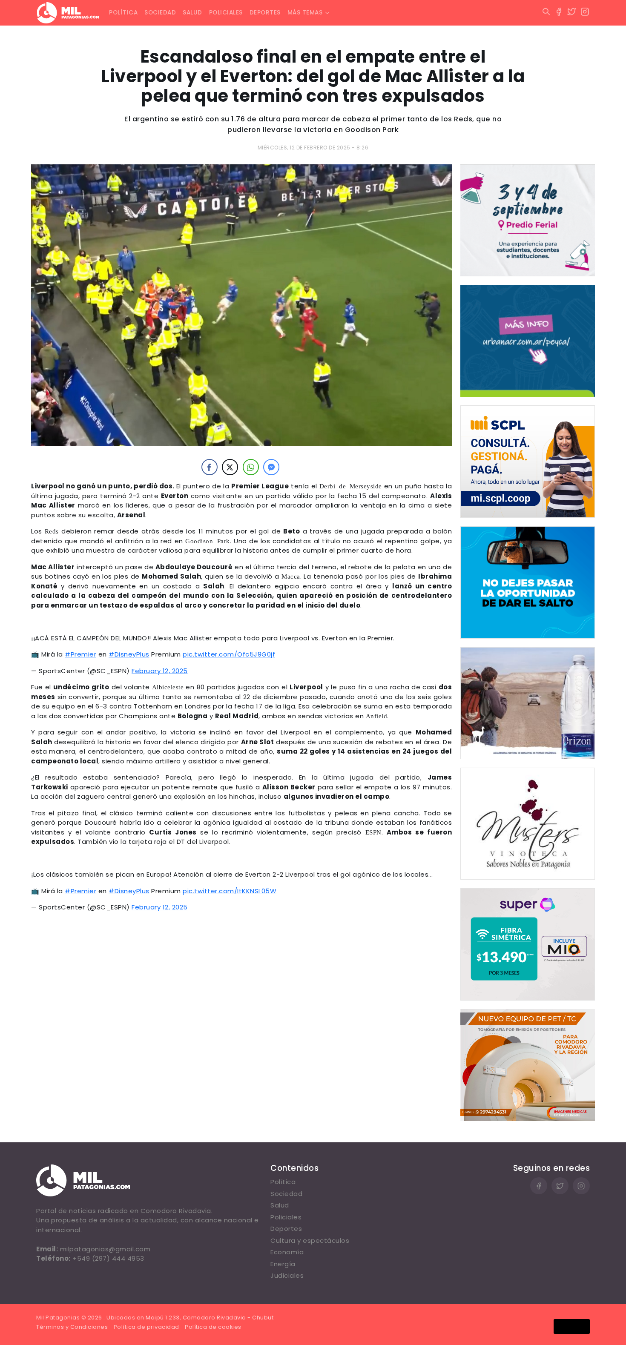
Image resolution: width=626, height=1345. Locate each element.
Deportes (265, 13)
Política (123, 13)
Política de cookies (213, 1327)
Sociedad (160, 13)
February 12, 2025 (160, 670)
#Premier (80, 654)
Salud (192, 13)
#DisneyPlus (129, 654)
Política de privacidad (146, 1327)
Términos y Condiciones (72, 1327)
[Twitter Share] (230, 467)
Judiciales (287, 1275)
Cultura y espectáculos (309, 1240)
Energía (283, 1263)
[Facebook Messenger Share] (271, 467)
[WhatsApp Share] (251, 467)
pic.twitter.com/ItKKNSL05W (229, 890)
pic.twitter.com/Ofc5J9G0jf (229, 654)
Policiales (226, 13)
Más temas (305, 13)
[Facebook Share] (209, 467)
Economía (287, 1251)
